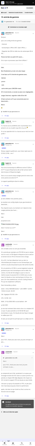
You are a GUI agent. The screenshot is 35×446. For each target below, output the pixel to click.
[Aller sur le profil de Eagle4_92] (2, 122)
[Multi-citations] (2, 115)
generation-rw (10, 21)
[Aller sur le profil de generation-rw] (2, 22)
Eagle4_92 (8, 121)
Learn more (3, 3)
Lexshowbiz (8, 244)
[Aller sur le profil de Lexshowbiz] (2, 245)
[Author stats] (33, 33)
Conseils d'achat (25, 21)
